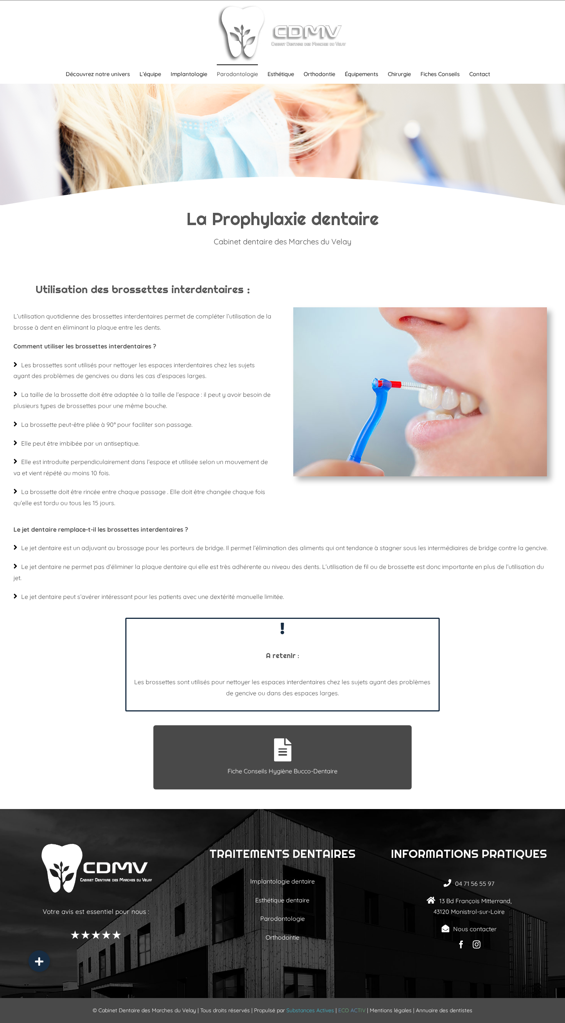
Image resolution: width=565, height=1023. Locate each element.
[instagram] (476, 944)
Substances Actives (310, 1010)
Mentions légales (391, 1010)
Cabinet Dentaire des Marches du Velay (147, 1010)
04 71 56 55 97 (474, 883)
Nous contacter (475, 929)
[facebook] (461, 944)
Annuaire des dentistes (444, 1010)
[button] (39, 961)
